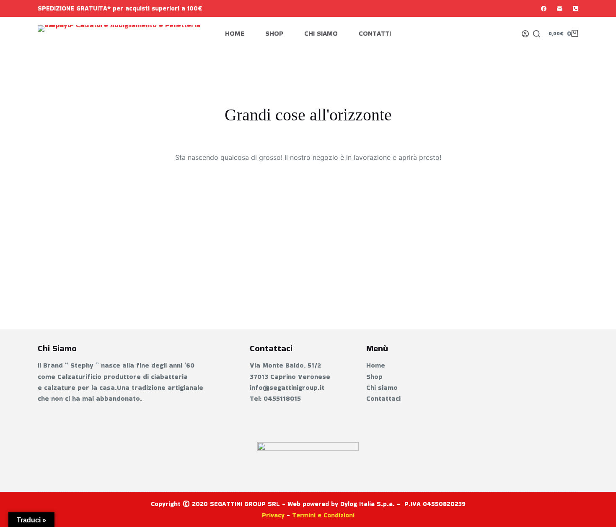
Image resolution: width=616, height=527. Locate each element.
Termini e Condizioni (323, 515)
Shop (274, 33)
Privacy (273, 515)
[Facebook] (543, 8)
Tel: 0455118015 (275, 398)
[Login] (525, 33)
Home (234, 33)
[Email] (559, 8)
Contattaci (383, 398)
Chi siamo (321, 33)
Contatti (375, 33)
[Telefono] (575, 8)
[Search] (536, 33)
